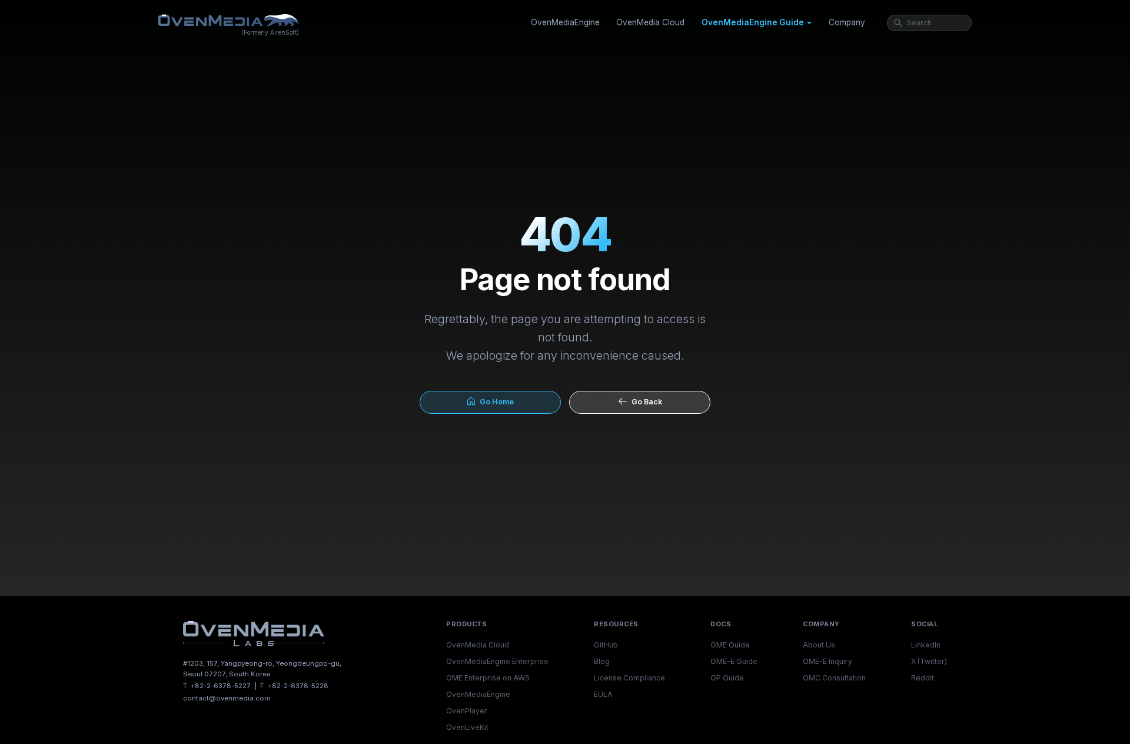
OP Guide (727, 677)
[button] (756, 23)
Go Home (495, 401)
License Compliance (629, 677)
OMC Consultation (834, 677)
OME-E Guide (733, 661)
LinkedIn (925, 644)
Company (847, 22)
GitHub (606, 644)
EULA (603, 694)
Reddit (922, 677)
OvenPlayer (466, 710)
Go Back (645, 401)
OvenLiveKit (467, 727)
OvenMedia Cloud (650, 22)
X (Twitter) (929, 661)
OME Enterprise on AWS (488, 677)
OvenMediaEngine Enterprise (497, 661)
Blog (602, 661)
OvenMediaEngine (565, 22)
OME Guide (730, 644)
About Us (819, 644)
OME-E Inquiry (827, 661)
